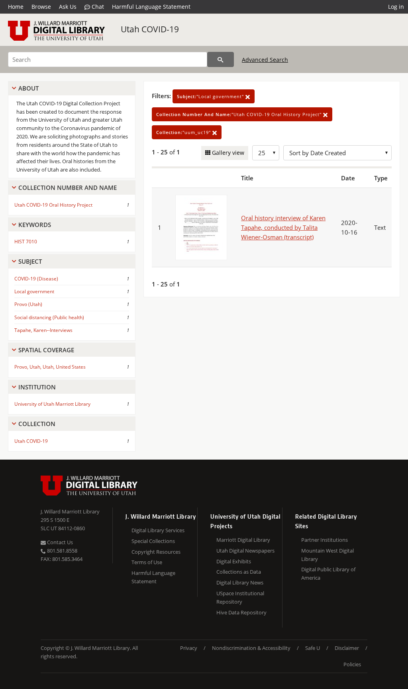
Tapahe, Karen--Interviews (43, 330)
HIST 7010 (25, 241)
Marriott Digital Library (243, 539)
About (28, 88)
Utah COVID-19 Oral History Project (53, 204)
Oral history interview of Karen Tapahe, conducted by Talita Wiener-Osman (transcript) (283, 227)
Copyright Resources (155, 551)
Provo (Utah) (28, 304)
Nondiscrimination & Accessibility (251, 647)
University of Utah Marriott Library (52, 404)
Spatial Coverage (46, 350)
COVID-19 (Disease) (36, 278)
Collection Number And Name (67, 187)
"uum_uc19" (184, 132)
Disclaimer (347, 647)
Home (16, 6)
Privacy (188, 647)
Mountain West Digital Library (327, 555)
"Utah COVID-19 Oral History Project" (239, 114)
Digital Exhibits (233, 561)
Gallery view (227, 152)
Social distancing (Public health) (49, 317)
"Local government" (211, 96)
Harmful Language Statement (151, 6)
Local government (34, 291)
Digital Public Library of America (328, 573)
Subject (30, 261)
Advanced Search (265, 59)
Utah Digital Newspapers (245, 550)
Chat (97, 6)
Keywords (34, 225)
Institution (37, 387)
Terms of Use (146, 562)
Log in (396, 6)
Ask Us (67, 6)
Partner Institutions (324, 539)
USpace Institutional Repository (240, 597)
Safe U (312, 647)
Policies (352, 664)
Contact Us (59, 542)
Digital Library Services (157, 530)
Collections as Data (238, 571)
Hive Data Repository (241, 612)
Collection (36, 424)
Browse (41, 6)
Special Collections (153, 541)
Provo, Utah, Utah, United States (50, 366)
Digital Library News (239, 582)
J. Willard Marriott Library (70, 511)
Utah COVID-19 (150, 29)
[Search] (220, 59)
